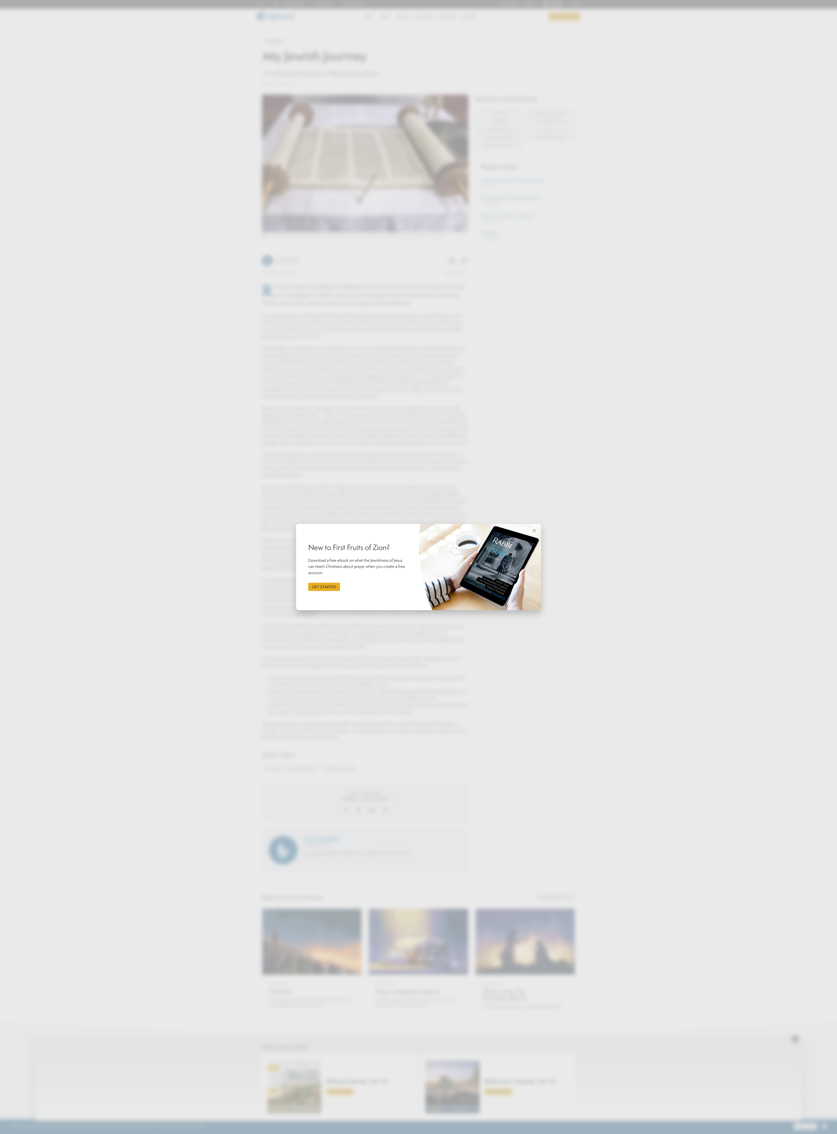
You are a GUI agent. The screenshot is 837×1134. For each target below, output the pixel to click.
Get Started (324, 586)
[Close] (534, 530)
